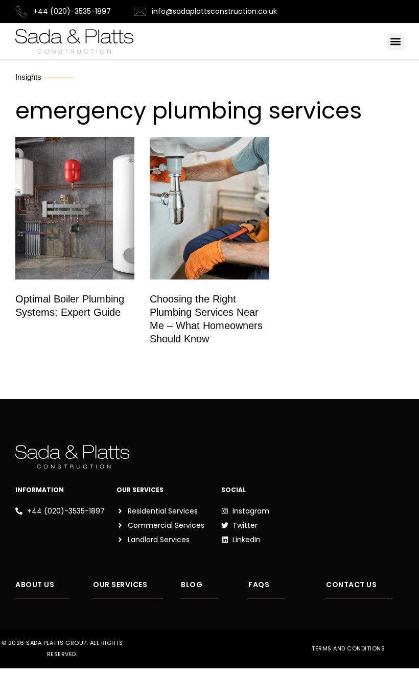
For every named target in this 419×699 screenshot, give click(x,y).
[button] (395, 41)
